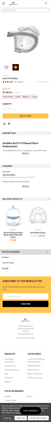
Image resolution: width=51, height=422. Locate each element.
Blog (6, 374)
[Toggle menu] (3, 3)
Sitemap (8, 382)
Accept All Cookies (38, 418)
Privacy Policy (10, 366)
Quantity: (7, 104)
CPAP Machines (33, 366)
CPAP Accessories (34, 378)
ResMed (5, 257)
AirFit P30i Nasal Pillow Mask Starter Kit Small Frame (13, 235)
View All (5, 268)
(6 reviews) (18, 82)
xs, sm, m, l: (12, 92)
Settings (8, 418)
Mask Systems (33, 370)
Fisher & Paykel (8, 263)
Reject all (21, 418)
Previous (45, 199)
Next (48, 199)
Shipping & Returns (12, 370)
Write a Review (42, 82)
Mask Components (34, 374)
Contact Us (9, 378)
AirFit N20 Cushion (38, 233)
